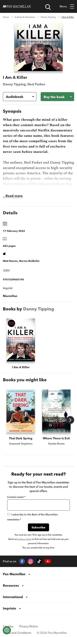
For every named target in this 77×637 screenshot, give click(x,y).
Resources (11, 585)
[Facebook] (22, 561)
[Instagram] (30, 561)
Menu (63, 6)
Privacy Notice (28, 626)
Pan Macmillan (14, 574)
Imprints (9, 608)
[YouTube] (48, 561)
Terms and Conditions (17, 632)
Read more (14, 196)
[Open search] (48, 7)
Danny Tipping (48, 17)
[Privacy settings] (7, 630)
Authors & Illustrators (25, 17)
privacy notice (25, 539)
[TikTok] (39, 561)
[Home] (17, 6)
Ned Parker (36, 84)
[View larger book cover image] (38, 47)
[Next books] (70, 420)
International (13, 597)
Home (6, 17)
